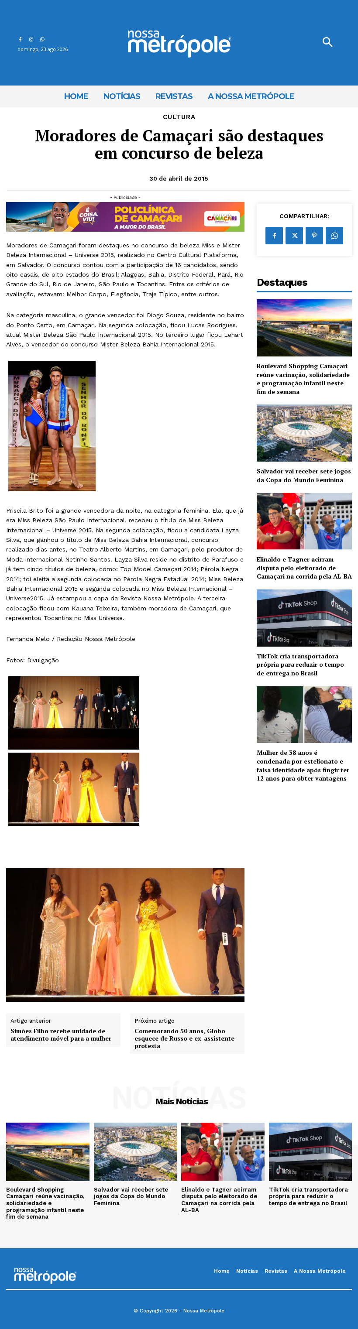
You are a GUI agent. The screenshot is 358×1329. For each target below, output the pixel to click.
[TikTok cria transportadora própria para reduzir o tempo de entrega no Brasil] (304, 618)
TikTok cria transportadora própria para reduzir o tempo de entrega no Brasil (300, 664)
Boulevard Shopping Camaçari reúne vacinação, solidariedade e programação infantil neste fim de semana (303, 379)
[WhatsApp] (42, 38)
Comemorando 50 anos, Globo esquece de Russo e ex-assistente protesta (184, 1038)
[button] (327, 43)
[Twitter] (294, 235)
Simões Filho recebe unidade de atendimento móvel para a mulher (60, 1035)
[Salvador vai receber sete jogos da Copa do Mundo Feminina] (304, 433)
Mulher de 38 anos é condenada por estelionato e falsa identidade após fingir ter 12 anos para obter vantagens (303, 765)
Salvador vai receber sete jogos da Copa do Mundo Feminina (304, 475)
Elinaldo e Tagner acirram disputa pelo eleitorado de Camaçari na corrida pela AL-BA (304, 567)
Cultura (179, 117)
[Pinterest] (314, 235)
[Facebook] (20, 38)
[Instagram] (31, 38)
